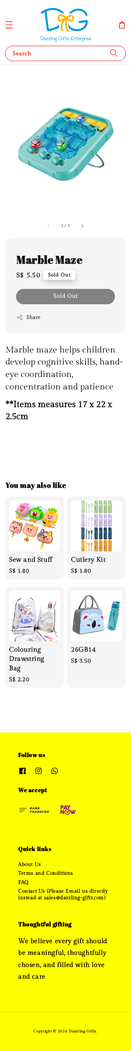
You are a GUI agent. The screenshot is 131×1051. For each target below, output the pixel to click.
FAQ (23, 882)
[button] (9, 25)
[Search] (114, 53)
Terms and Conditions (45, 873)
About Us (29, 864)
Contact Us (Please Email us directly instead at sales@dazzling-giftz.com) (63, 894)
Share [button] (34, 317)
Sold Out (65, 296)
